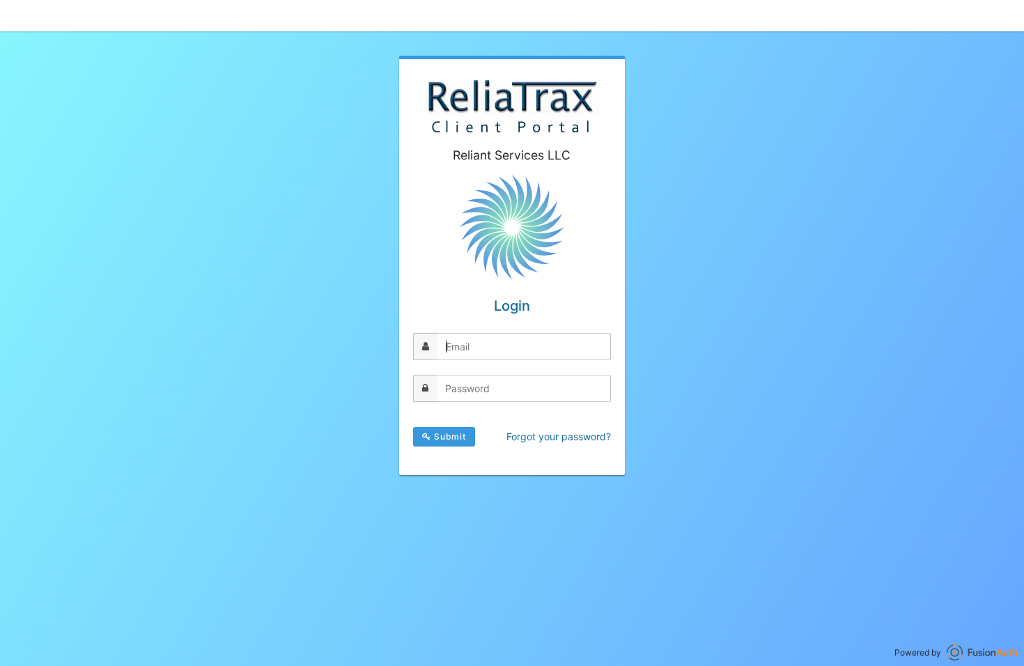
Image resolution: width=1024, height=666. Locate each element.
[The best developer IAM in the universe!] (982, 652)
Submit (448, 436)
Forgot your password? (558, 436)
